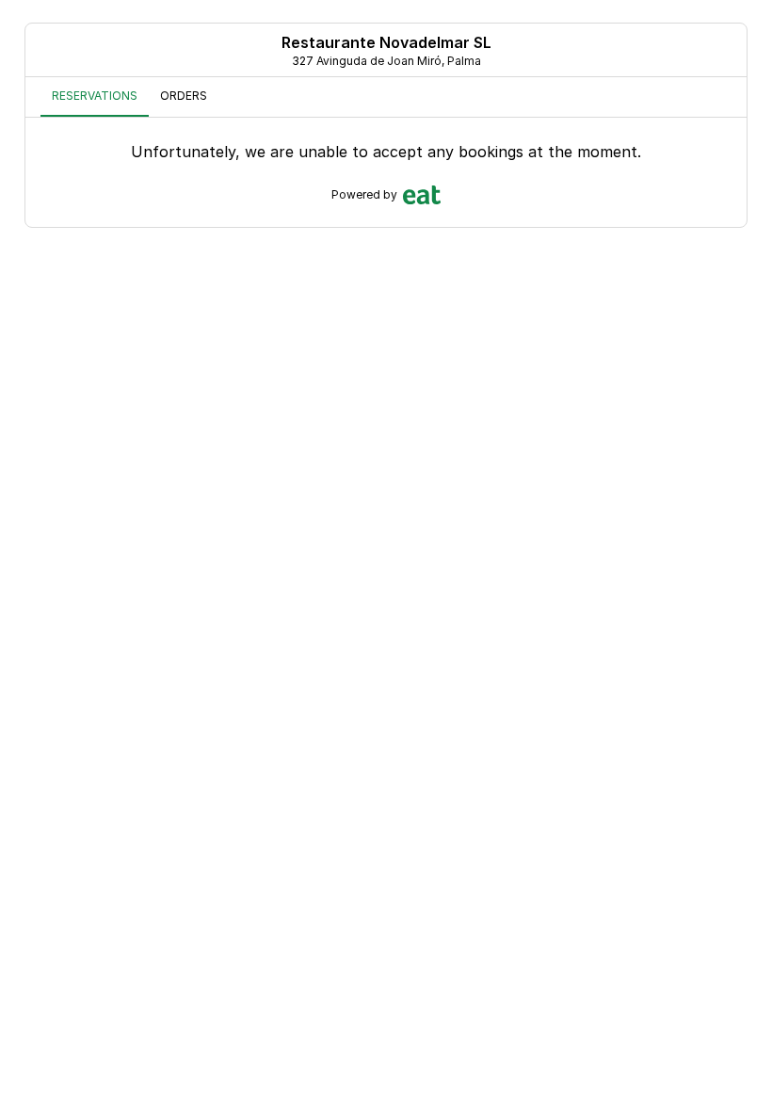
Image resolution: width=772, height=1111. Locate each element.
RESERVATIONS (94, 96)
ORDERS (183, 96)
